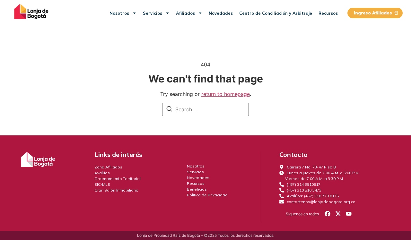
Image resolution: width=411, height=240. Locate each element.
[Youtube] (349, 214)
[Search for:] (205, 109)
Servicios (152, 13)
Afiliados (185, 13)
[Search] (169, 109)
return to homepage (225, 94)
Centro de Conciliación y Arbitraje (275, 13)
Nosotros (119, 13)
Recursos (328, 13)
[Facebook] (327, 214)
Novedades (221, 13)
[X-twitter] (338, 214)
